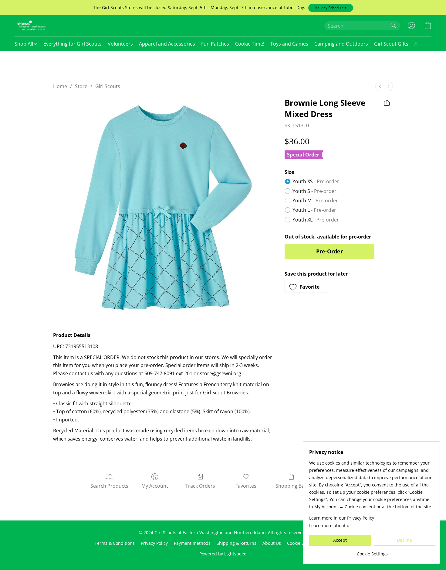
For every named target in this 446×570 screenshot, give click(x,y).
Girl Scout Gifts (391, 43)
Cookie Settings (302, 543)
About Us (271, 543)
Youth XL (315, 219)
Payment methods (192, 543)
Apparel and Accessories (167, 43)
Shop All (24, 43)
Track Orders (200, 485)
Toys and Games (289, 43)
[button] (330, 8)
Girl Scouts (107, 86)
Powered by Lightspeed (223, 554)
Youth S (314, 191)
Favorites (245, 485)
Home (60, 86)
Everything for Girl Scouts (72, 43)
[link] (372, 552)
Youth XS (315, 181)
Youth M (315, 200)
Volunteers (120, 43)
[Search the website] (393, 25)
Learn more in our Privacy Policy (341, 518)
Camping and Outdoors (341, 43)
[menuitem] (380, 86)
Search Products (109, 485)
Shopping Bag (291, 485)
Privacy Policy (154, 543)
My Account (154, 485)
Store (81, 86)
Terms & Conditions (115, 543)
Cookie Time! (249, 43)
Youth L (314, 210)
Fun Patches (215, 43)
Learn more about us (330, 525)
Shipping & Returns (236, 543)
